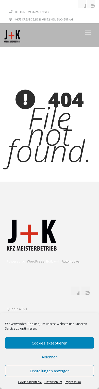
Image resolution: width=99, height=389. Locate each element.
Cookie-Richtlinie (30, 382)
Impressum (73, 382)
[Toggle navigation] (88, 33)
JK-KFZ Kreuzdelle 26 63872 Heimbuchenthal (43, 19)
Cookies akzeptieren (49, 342)
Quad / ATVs (17, 309)
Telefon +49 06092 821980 (31, 12)
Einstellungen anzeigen (50, 370)
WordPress (35, 261)
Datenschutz (53, 382)
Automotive (70, 261)
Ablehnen (50, 356)
